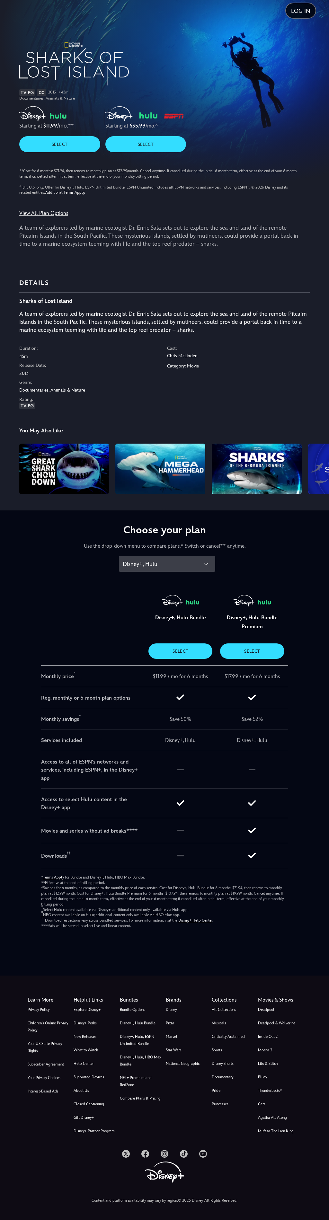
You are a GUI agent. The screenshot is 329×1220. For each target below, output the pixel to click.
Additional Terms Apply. (65, 192)
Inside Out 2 (268, 1036)
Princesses (220, 1104)
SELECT (59, 144)
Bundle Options (132, 1009)
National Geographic (183, 1063)
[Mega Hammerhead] (160, 469)
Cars (261, 1104)
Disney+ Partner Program (94, 1131)
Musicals (219, 1023)
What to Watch (86, 1050)
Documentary (222, 1077)
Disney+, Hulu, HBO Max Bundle (140, 1060)
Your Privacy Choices (44, 1077)
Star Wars (174, 1050)
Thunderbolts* (270, 1090)
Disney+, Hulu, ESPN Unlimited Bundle (137, 1040)
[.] (126, 1154)
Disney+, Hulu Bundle (138, 1023)
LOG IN (300, 10)
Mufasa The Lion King (276, 1131)
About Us (81, 1090)
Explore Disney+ (87, 1009)
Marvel (171, 1036)
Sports (217, 1050)
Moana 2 (265, 1050)
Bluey (262, 1077)
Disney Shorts (223, 1063)
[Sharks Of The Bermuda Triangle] (257, 469)
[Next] (318, 468)
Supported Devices (89, 1077)
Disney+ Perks (85, 1023)
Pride (216, 1090)
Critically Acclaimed (228, 1036)
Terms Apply (53, 877)
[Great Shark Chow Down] (64, 469)
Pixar (170, 1023)
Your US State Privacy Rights (45, 1047)
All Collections (224, 1009)
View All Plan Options (43, 213)
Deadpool (266, 1009)
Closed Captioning (89, 1104)
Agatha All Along (272, 1117)
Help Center (84, 1063)
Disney (171, 1009)
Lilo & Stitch (268, 1063)
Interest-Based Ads (43, 1091)
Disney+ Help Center (195, 920)
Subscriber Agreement (46, 1064)
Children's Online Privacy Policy (48, 1026)
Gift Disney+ (84, 1117)
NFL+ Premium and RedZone (136, 1081)
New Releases (85, 1036)
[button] (95, 1000)
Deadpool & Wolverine (276, 1023)
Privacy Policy (38, 1009)
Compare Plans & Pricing (140, 1098)
